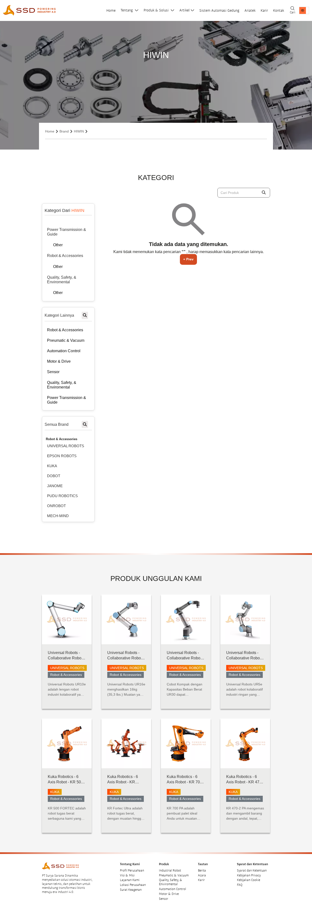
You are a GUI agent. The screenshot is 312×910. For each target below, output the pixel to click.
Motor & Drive (169, 894)
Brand (64, 131)
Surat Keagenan (131, 890)
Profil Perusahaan (132, 870)
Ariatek (249, 10)
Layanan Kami (129, 880)
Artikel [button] (184, 10)
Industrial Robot (170, 870)
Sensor (163, 899)
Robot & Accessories (61, 439)
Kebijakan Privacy (249, 875)
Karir (264, 10)
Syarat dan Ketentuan (252, 870)
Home (111, 10)
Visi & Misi (127, 875)
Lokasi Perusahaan (133, 885)
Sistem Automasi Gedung (219, 10)
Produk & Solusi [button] (157, 10)
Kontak (278, 10)
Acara (202, 875)
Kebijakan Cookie (248, 880)
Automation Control (172, 889)
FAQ (240, 885)
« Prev (188, 259)
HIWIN (79, 131)
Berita (202, 870)
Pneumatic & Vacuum (174, 875)
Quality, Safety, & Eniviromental (170, 882)
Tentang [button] (127, 10)
